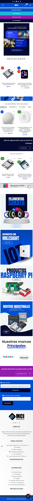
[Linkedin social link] (18, 1)
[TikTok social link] (20, 1)
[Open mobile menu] (2, 5)
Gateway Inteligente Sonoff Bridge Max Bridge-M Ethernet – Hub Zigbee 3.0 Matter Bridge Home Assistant (25, 130)
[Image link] (16, 98)
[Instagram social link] (14, 1)
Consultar (15, 390)
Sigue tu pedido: (6, 382)
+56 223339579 (17, 454)
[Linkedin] (19, 423)
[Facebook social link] (13, 1)
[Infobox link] (8, 358)
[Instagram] (17, 423)
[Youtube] (15, 423)
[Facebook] (13, 423)
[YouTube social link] (16, 1)
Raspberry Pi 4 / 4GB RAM (22, 83)
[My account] (30, 5)
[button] (16, 10)
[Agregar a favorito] (11, 68)
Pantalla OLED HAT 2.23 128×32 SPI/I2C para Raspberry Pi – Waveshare (22, 176)
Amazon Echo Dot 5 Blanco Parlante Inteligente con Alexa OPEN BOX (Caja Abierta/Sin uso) (8, 129)
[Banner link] (16, 211)
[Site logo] (16, 5)
